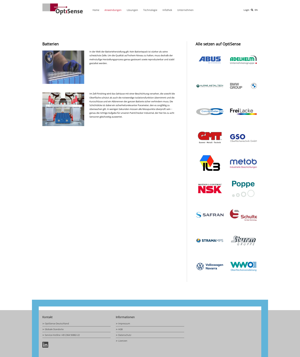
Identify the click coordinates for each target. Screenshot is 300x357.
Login (246, 9)
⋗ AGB (119, 329)
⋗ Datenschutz (123, 335)
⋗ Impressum (123, 323)
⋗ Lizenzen (121, 340)
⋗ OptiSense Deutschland (55, 323)
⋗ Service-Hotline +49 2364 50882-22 (61, 335)
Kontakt (47, 317)
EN (256, 9)
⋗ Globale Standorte (53, 329)
